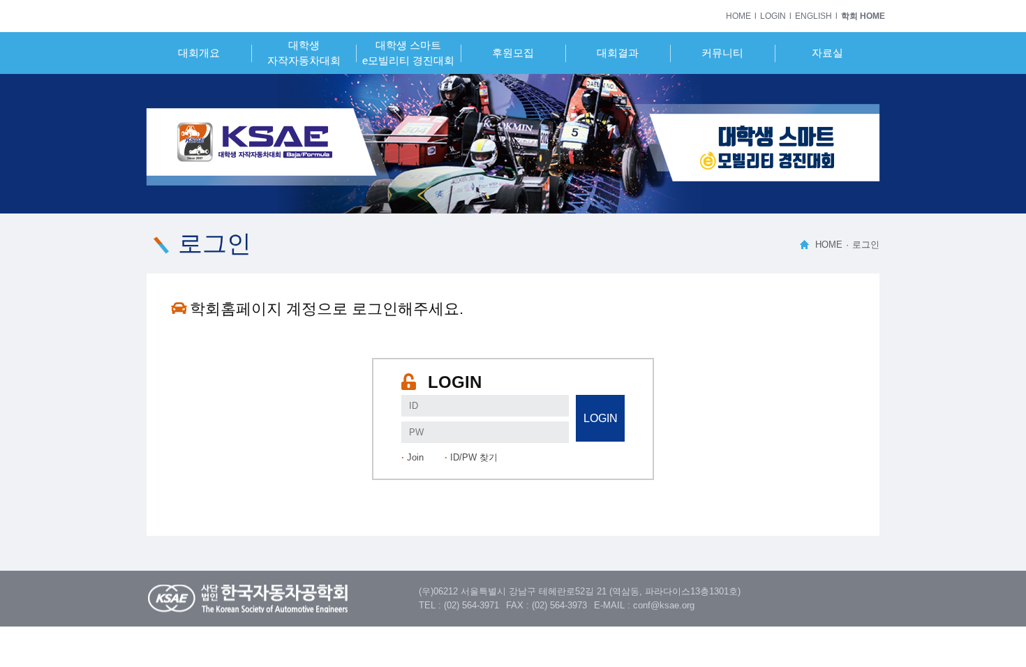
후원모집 (513, 53)
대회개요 (199, 53)
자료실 (827, 53)
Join (415, 457)
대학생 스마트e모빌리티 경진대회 (408, 52)
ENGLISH (813, 16)
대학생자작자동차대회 (304, 52)
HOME (738, 16)
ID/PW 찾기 (474, 457)
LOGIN (773, 16)
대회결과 (618, 53)
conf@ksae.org (663, 605)
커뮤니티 (722, 53)
